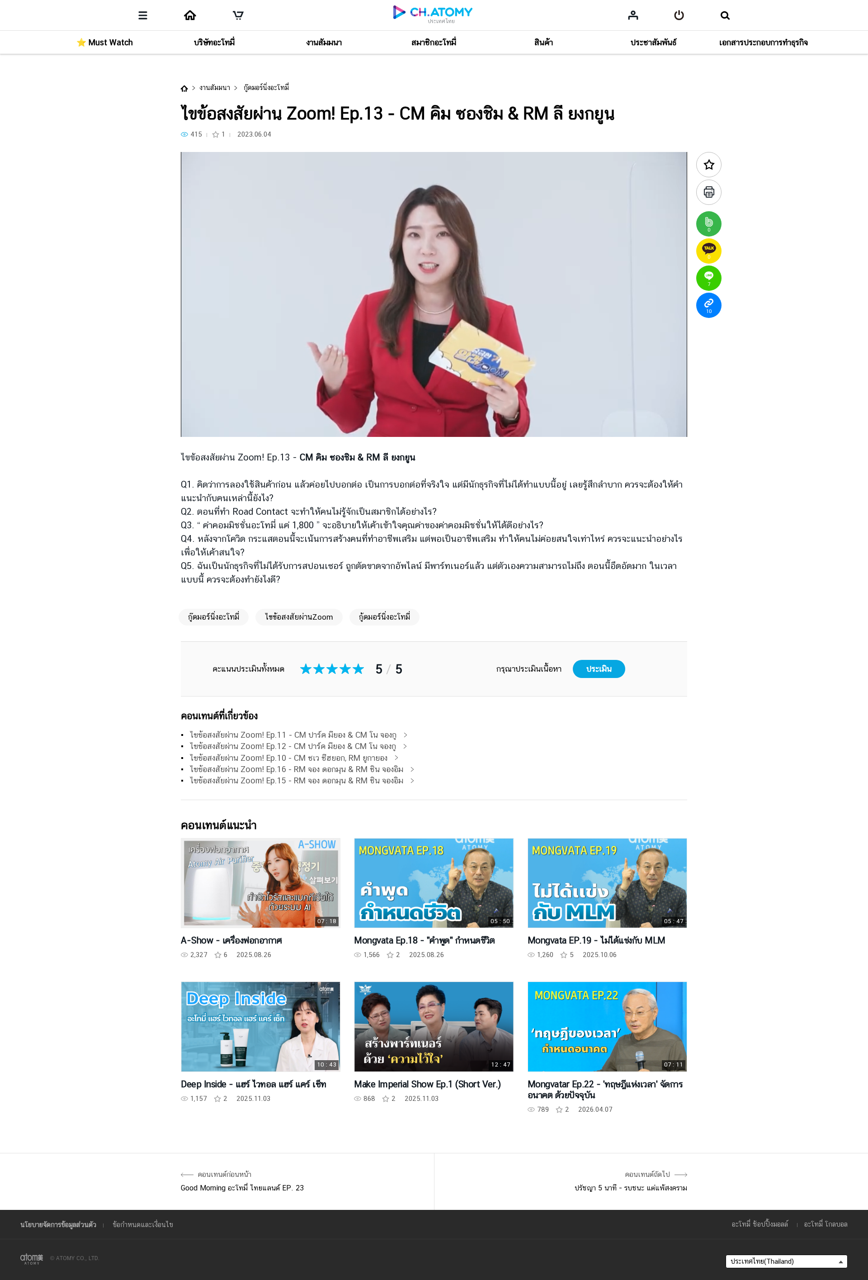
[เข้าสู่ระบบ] (679, 15)
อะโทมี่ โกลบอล (826, 1224)
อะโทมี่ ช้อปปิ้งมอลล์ (760, 1224)
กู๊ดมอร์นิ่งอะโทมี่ (265, 87)
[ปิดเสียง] (253, 425)
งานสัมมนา (214, 87)
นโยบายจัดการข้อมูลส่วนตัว (58, 1224)
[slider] (434, 412)
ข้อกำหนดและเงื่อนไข (143, 1224)
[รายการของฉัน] (633, 15)
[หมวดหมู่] (142, 15)
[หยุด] (199, 425)
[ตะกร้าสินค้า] (238, 15)
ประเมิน (599, 668)
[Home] (190, 15)
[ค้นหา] (725, 15)
